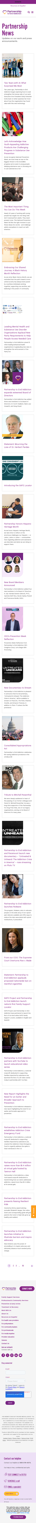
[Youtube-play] (20, 1355)
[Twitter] (7, 1355)
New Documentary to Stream (17, 688)
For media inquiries (8, 1333)
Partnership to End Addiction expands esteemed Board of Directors (17, 393)
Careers (4, 1340)
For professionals (8, 1330)
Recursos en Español (9, 1317)
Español (18, 6)
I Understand (18, 1517)
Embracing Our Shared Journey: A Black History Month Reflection (15, 271)
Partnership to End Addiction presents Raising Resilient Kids (17, 1201)
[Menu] (32, 12)
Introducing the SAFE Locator (18, 486)
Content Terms (7, 1438)
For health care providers (10, 1320)
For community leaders (9, 1327)
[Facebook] (3, 1355)
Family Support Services (11, 1297)
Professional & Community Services (15, 1300)
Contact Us (5, 1343)
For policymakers (7, 1323)
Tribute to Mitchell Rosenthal (17, 795)
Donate (18, 2)
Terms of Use (25, 1438)
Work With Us (6, 1310)
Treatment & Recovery (10, 1307)
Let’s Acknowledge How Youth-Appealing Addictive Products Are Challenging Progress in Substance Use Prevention (17, 148)
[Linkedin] (16, 1355)
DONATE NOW (27, 1288)
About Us (5, 1313)
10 (23, 1266)
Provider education (8, 1337)
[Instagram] (12, 1355)
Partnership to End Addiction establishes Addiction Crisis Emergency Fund (17, 1130)
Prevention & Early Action (11, 1304)
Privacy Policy (16, 1438)
